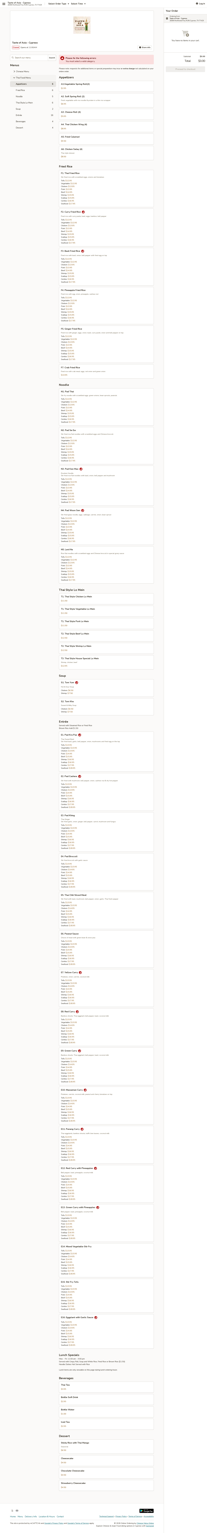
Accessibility (149, 1516)
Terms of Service (135, 1516)
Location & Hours (47, 1516)
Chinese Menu (22, 71)
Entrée (34, 115)
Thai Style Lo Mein (34, 102)
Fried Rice (34, 90)
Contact (60, 1516)
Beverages (34, 121)
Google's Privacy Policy (53, 1523)
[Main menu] (4, 4)
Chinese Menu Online (145, 1523)
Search (52, 58)
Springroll (150, 1526)
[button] (106, 86)
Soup (34, 109)
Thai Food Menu (23, 77)
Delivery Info (31, 1516)
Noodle (34, 96)
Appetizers (34, 84)
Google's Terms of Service (78, 1523)
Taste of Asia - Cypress (19, 3)
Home (13, 1516)
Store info (145, 47)
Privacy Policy (121, 1516)
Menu (20, 1516)
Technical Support (106, 1516)
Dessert (34, 127)
